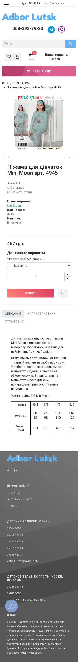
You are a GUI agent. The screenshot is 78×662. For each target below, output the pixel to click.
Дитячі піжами (20, 82)
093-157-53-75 (15, 554)
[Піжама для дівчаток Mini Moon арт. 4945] (39, 122)
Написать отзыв (21, 192)
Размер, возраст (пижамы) (27, 259)
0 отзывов (17, 187)
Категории (41, 71)
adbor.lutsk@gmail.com (22, 561)
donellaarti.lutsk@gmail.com (26, 600)
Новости (12, 506)
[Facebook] (8, 470)
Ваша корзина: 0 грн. (51, 57)
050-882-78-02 (15, 535)
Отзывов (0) (15, 321)
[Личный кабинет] (17, 57)
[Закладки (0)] (9, 57)
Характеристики (42, 313)
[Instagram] (15, 470)
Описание (13, 313)
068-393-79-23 (27, 28)
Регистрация (56, 3)
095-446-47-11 (15, 528)
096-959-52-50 (15, 541)
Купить (30, 293)
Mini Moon (14, 205)
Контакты (13, 493)
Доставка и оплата (19, 499)
